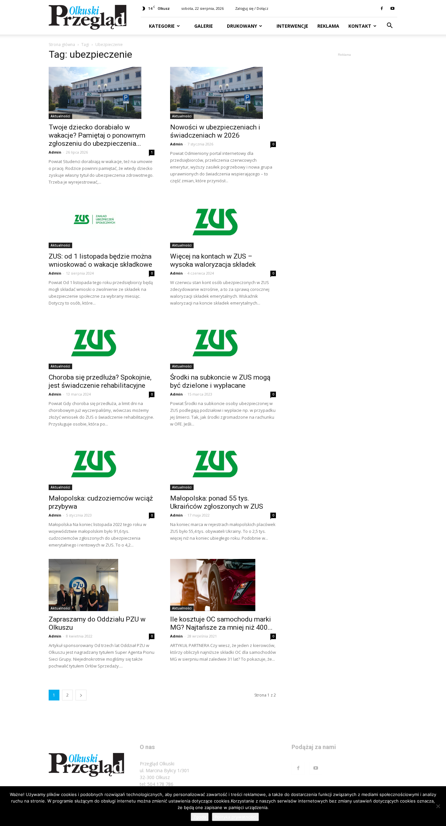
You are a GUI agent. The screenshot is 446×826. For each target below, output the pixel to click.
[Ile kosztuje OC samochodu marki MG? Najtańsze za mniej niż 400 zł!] (223, 585)
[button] (389, 26)
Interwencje (291, 26)
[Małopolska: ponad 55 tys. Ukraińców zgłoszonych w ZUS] (223, 464)
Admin (55, 152)
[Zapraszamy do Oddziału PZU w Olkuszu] (101, 585)
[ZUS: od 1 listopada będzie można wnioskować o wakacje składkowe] (101, 222)
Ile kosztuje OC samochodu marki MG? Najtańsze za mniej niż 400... (221, 623)
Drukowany (241, 26)
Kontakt (359, 26)
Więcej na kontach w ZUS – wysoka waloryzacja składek (213, 260)
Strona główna (62, 44)
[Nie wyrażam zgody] (438, 806)
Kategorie (162, 26)
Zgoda (199, 816)
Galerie (203, 26)
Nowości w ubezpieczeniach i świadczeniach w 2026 (215, 131)
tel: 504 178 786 (156, 784)
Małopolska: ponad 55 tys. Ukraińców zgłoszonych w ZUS (216, 502)
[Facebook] (382, 8)
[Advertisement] (344, 156)
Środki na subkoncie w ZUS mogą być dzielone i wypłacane (220, 381)
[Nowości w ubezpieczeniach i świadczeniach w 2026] (223, 93)
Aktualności (60, 116)
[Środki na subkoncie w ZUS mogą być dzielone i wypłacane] (223, 343)
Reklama (328, 26)
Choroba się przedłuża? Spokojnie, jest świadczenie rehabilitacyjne (100, 381)
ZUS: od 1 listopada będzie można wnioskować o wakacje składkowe (100, 260)
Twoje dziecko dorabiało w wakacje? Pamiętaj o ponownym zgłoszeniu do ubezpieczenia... (97, 135)
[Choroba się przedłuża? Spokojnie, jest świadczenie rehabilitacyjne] (101, 343)
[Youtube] (392, 8)
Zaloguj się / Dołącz (251, 8)
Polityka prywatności (235, 816)
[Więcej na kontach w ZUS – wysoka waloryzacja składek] (223, 222)
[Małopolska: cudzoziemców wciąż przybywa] (101, 464)
